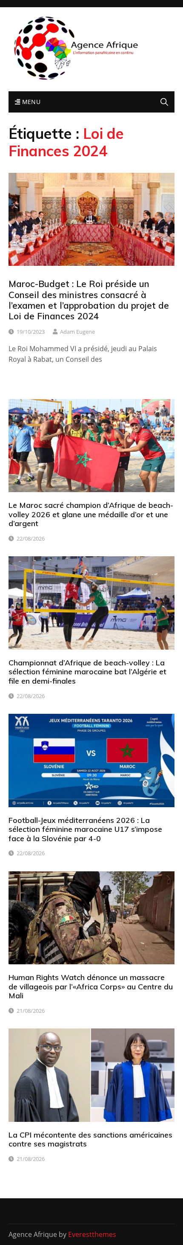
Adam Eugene (77, 331)
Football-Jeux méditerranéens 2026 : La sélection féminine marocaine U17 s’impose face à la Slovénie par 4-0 (85, 829)
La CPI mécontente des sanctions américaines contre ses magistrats (90, 1139)
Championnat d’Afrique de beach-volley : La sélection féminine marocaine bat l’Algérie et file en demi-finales (87, 672)
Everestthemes (92, 1234)
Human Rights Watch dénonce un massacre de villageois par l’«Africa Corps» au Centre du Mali (91, 986)
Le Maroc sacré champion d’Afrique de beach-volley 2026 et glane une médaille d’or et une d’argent (91, 514)
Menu (30, 102)
